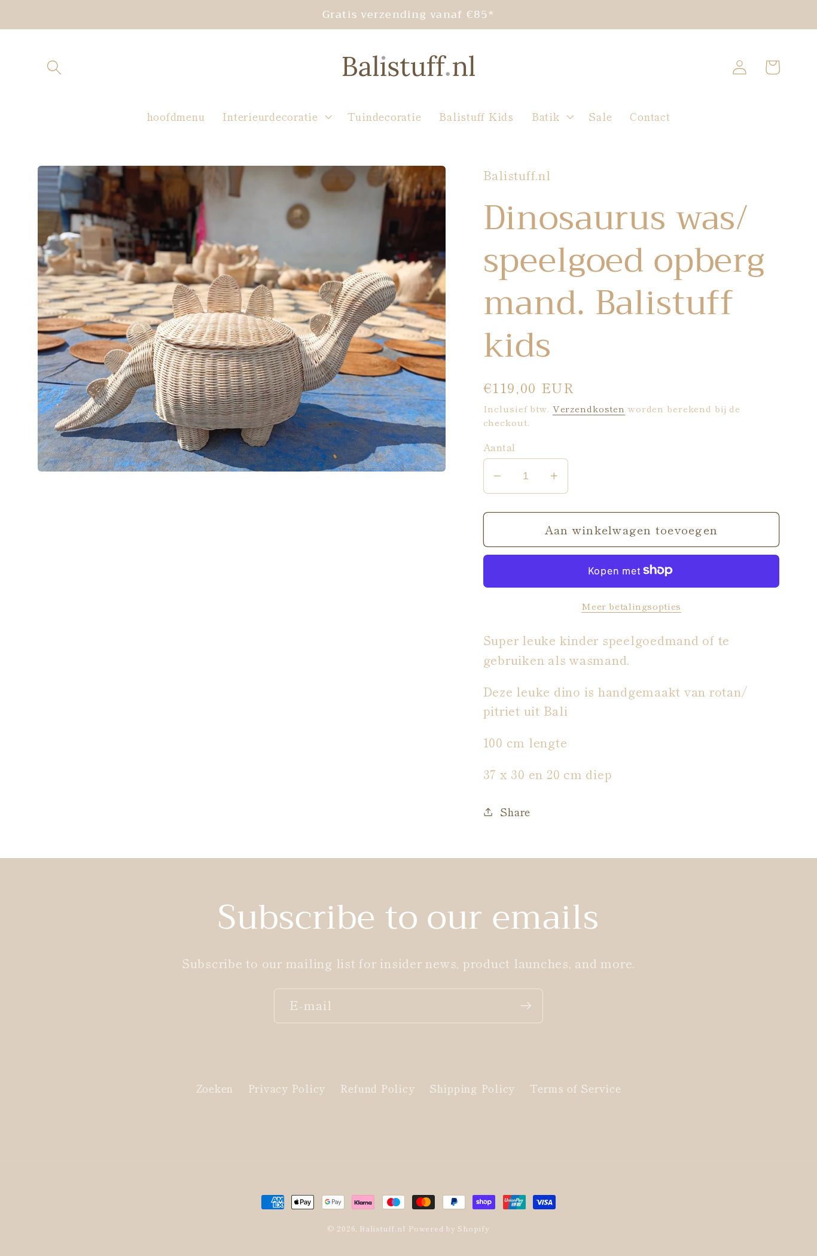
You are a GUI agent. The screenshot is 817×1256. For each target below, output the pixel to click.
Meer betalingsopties (631, 605)
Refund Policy (377, 1088)
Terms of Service (575, 1088)
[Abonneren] (526, 1006)
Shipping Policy (472, 1088)
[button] (54, 67)
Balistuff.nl (382, 1228)
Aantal (499, 447)
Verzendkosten (589, 408)
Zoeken (215, 1088)
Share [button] (515, 811)
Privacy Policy (287, 1088)
